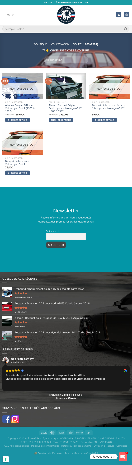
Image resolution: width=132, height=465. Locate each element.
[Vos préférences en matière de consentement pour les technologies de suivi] (6, 459)
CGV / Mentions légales (16, 445)
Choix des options (18, 120)
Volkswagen (60, 44)
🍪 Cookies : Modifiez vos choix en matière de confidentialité (66, 453)
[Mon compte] (118, 14)
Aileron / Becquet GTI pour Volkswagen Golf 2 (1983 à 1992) (20, 108)
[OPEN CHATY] (123, 456)
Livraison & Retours (104, 445)
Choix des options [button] (61, 120)
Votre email (52, 231)
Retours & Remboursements (76, 445)
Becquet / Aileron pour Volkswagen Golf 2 (17, 163)
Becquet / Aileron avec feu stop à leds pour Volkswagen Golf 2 (108, 107)
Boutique (40, 44)
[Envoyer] (126, 29)
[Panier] (126, 14)
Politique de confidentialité (45, 445)
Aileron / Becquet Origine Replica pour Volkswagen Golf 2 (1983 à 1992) (66, 108)
